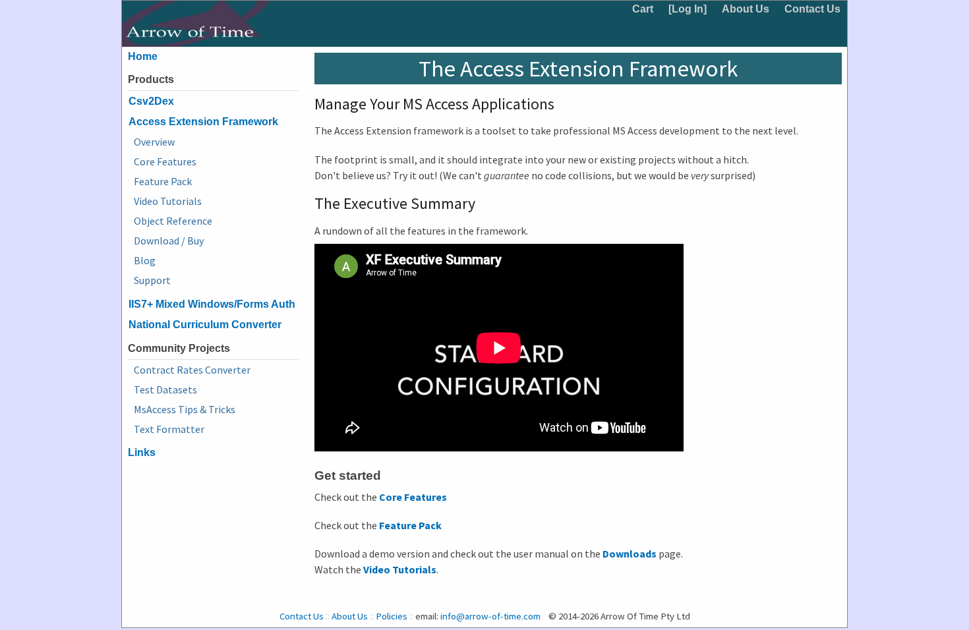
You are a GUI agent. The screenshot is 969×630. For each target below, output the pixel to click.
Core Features (165, 161)
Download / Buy (169, 240)
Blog (145, 260)
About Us (745, 8)
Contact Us (812, 8)
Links (142, 452)
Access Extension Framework (203, 121)
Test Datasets (165, 389)
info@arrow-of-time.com (490, 616)
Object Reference (173, 220)
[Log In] (687, 8)
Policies (391, 616)
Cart (642, 8)
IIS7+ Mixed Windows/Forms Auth (212, 304)
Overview (154, 141)
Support (152, 280)
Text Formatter (169, 429)
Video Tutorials (168, 201)
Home (143, 56)
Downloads (629, 553)
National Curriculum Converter (205, 324)
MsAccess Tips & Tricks (184, 409)
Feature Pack (163, 181)
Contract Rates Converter (192, 369)
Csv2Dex (151, 101)
